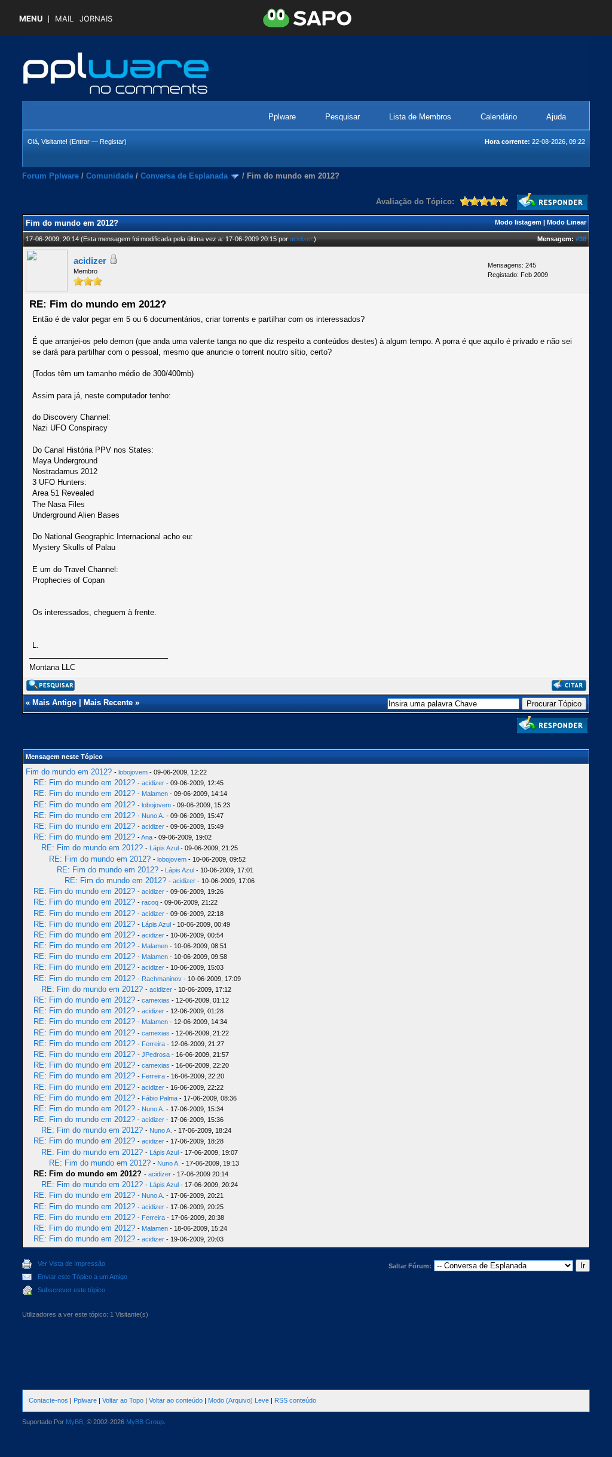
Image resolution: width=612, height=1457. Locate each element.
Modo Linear (566, 222)
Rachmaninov (162, 978)
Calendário (499, 116)
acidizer (301, 238)
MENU (30, 19)
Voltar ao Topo (122, 1400)
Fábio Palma (160, 1098)
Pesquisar (342, 116)
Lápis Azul (164, 848)
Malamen (155, 793)
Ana (146, 837)
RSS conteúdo (295, 1400)
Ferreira (153, 1043)
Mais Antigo (54, 702)
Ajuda (556, 116)
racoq (150, 902)
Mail (64, 19)
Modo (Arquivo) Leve (238, 1400)
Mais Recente (108, 702)
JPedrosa (156, 1054)
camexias (156, 1000)
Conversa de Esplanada (184, 175)
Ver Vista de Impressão (71, 1263)
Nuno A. (153, 815)
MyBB (74, 1421)
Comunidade (109, 175)
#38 (581, 238)
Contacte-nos (48, 1400)
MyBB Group (145, 1421)
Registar (112, 141)
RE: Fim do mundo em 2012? (84, 782)
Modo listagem (518, 222)
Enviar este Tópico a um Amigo (82, 1276)
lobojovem (133, 772)
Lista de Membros (420, 116)
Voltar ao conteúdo (176, 1400)
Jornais (95, 19)
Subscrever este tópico (71, 1289)
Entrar (81, 141)
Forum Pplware (50, 175)
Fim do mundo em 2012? (69, 771)
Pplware (282, 116)
